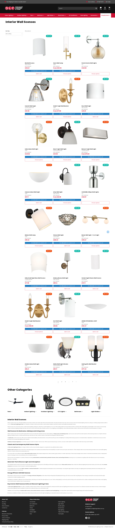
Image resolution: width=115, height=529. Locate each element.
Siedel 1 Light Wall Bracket (61, 106)
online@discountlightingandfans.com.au (94, 508)
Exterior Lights (33, 511)
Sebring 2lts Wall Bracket (89, 364)
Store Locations (5, 505)
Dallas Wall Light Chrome (60, 364)
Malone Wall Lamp (30, 235)
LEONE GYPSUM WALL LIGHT (89, 321)
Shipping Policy (5, 519)
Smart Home (61, 15)
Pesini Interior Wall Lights (89, 63)
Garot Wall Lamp (58, 63)
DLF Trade (108, 1)
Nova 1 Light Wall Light (59, 149)
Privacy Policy (5, 515)
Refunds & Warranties (7, 513)
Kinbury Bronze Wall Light (60, 278)
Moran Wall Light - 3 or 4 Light (90, 235)
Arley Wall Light (57, 192)
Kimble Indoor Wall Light (32, 364)
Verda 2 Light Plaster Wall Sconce (91, 278)
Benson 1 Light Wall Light (89, 149)
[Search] (96, 8)
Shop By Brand (105, 15)
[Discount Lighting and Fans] (14, 8)
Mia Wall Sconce (29, 63)
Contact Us (4, 507)
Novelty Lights (61, 505)
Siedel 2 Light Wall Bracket (32, 321)
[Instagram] (89, 518)
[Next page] (76, 381)
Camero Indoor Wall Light (32, 192)
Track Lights (61, 513)
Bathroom (40, 15)
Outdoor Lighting (21, 15)
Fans (31, 15)
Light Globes (50, 15)
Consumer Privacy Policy (7, 521)
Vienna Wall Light (58, 235)
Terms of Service (6, 517)
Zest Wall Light (57, 321)
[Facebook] (86, 518)
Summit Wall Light (30, 106)
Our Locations (91, 1)
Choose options (67, 73)
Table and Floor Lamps (63, 511)
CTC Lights (61, 411)
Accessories (94, 15)
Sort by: (8, 31)
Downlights (32, 509)
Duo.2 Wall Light (86, 106)
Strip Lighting (61, 509)
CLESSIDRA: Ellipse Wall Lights (90, 192)
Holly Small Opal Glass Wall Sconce (35, 278)
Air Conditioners (73, 15)
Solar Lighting (83, 15)
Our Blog (4, 503)
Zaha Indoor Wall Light (31, 149)
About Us (4, 501)
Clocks (31, 507)
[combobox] (78, 8)
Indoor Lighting (9, 15)
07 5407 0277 (100, 1)
